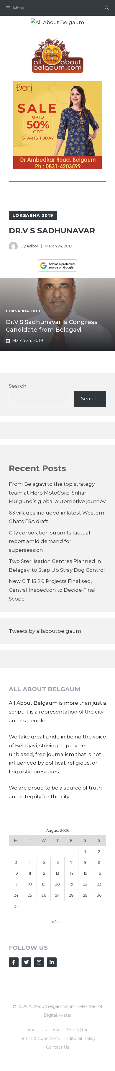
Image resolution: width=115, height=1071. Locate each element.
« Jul (56, 921)
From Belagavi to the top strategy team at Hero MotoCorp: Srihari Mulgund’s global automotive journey (57, 493)
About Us (37, 1030)
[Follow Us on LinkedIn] (52, 962)
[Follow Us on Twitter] (26, 962)
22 (85, 884)
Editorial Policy (80, 1038)
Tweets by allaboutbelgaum (45, 631)
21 (71, 884)
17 (16, 884)
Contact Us (57, 1047)
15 (85, 873)
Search (18, 386)
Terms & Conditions (40, 1038)
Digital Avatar (57, 1015)
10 (16, 873)
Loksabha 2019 (32, 215)
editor (32, 246)
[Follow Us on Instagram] (39, 962)
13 (57, 873)
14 (71, 873)
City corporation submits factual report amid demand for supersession (49, 541)
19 (43, 884)
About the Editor (70, 1030)
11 (30, 873)
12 (43, 873)
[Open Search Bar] (107, 8)
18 (30, 884)
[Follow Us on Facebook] (14, 962)
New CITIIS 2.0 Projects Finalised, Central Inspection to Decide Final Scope (52, 590)
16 (99, 873)
